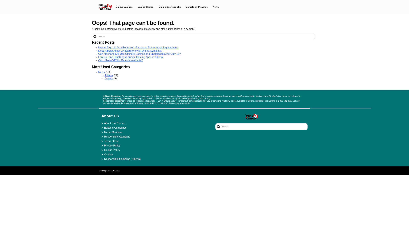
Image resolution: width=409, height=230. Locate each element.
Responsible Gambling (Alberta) (122, 159)
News (101, 72)
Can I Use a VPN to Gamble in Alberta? (120, 60)
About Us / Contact (114, 123)
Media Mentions (113, 132)
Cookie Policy (112, 150)
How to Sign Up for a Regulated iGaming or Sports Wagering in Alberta (138, 47)
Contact (108, 154)
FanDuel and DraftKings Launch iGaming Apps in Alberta (130, 57)
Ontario (109, 78)
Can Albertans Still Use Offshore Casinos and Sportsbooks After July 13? (139, 54)
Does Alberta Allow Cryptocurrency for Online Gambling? (130, 50)
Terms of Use (111, 141)
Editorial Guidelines (115, 127)
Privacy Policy (112, 145)
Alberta (109, 75)
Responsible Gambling (117, 136)
